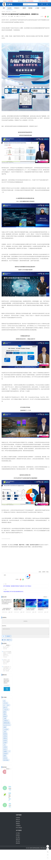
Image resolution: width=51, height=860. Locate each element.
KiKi (10, 793)
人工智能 (37, 8)
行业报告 (44, 8)
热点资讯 (9, 8)
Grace (11, 786)
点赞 (12, 16)
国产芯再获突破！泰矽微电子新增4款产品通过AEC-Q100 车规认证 (17, 586)
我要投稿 (4, 640)
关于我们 (18, 833)
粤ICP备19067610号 (45, 847)
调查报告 (18, 823)
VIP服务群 (18, 825)
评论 (18, 16)
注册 (47, 4)
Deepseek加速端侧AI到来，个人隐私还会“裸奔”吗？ (7, 647)
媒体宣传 (18, 821)
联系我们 (18, 835)
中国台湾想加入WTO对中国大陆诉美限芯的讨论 (13, 591)
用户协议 (18, 841)
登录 (42, 4)
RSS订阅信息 (19, 827)
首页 (4, 8)
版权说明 (18, 839)
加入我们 (18, 837)
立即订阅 (7, 689)
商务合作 (10, 640)
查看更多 (45, 596)
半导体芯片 (16, 8)
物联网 (24, 8)
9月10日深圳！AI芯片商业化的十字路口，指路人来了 (18, 610)
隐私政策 (18, 843)
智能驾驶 (30, 8)
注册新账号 (8, 636)
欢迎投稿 (18, 817)
